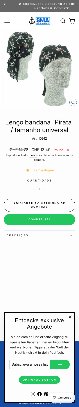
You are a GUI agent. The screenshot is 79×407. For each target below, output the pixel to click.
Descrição (18, 235)
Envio (33, 155)
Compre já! (40, 219)
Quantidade (39, 180)
